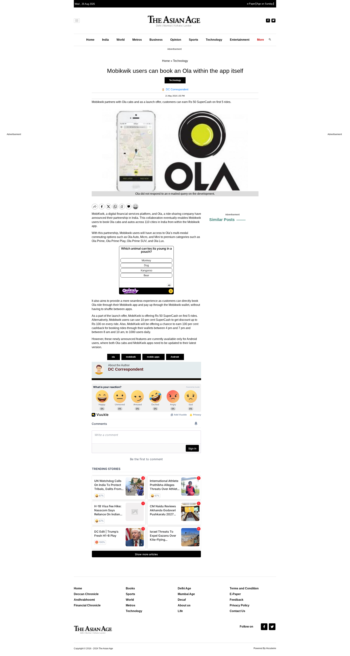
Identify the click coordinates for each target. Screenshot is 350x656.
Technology (214, 39)
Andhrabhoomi (84, 599)
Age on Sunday (265, 3)
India (105, 39)
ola (113, 357)
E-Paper (235, 594)
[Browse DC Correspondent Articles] (99, 369)
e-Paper (251, 3)
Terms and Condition (244, 588)
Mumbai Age (186, 594)
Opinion (175, 39)
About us (184, 605)
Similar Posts (222, 219)
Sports (193, 39)
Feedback (236, 599)
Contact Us (237, 611)
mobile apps (153, 357)
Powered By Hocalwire (265, 648)
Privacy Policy (239, 605)
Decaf (182, 599)
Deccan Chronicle (86, 594)
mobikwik (131, 357)
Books (130, 588)
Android (175, 357)
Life (180, 611)
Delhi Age (184, 588)
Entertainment (239, 39)
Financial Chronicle (87, 605)
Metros (137, 39)
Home (90, 39)
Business (156, 39)
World (120, 39)
